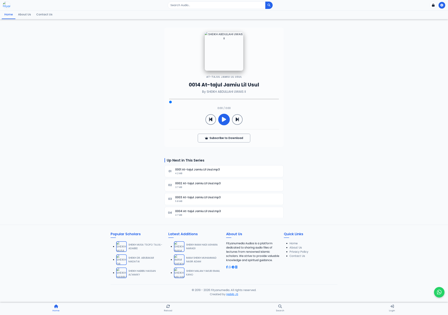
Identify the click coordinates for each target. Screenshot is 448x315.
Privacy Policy (298, 252)
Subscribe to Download (226, 138)
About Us (24, 14)
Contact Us (44, 14)
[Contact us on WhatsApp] (439, 292)
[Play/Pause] (224, 119)
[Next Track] (237, 119)
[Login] (433, 5)
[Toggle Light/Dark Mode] (441, 5)
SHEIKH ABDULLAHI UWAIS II (226, 92)
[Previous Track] (210, 119)
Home (8, 14)
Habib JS (232, 294)
